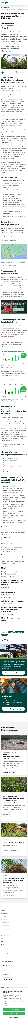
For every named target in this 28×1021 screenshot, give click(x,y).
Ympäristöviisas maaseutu (7, 25)
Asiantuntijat (6, 965)
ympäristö (4, 634)
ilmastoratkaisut (19, 632)
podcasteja (14, 471)
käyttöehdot (17, 306)
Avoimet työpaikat (7, 979)
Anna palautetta (5, 925)
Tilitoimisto (3, 945)
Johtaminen (4, 939)
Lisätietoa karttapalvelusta (8, 240)
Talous (2, 942)
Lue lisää (5, 1005)
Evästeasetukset (14, 1017)
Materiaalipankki (5, 922)
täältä (10, 469)
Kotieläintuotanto (5, 950)
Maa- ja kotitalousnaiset (7, 928)
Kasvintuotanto (5, 947)
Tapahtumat (6, 970)
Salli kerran (9, 309)
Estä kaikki (14, 1013)
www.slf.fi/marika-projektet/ (18, 216)
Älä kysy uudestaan (18, 309)
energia (11, 632)
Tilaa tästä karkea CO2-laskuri (11, 444)
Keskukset (3, 916)
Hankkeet (6, 7)
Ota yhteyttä (4, 919)
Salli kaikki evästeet (14, 1009)
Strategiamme (4, 913)
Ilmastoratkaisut (5, 953)
